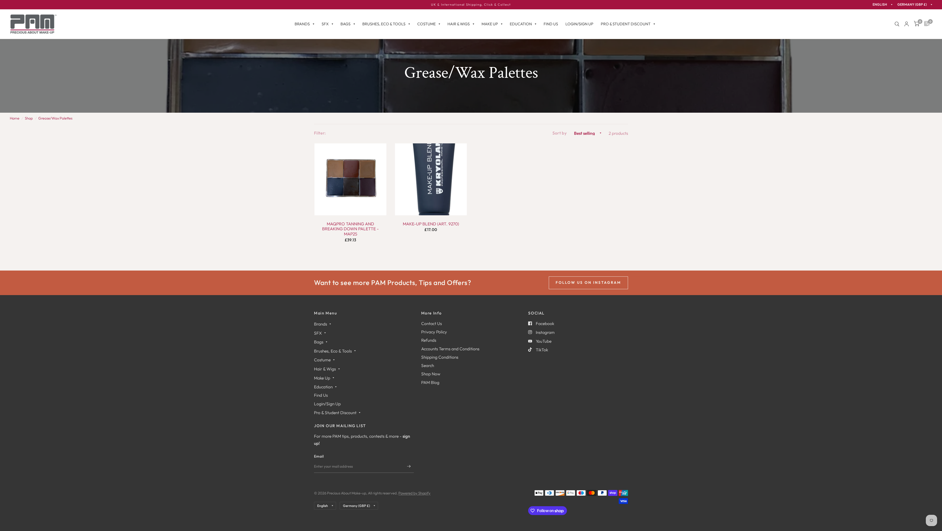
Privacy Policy (434, 331)
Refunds (428, 340)
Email (319, 456)
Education (521, 23)
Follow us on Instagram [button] (588, 282)
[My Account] (906, 24)
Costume (426, 23)
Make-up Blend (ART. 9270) (431, 223)
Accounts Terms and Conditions (450, 348)
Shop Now (430, 373)
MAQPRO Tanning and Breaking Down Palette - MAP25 (350, 228)
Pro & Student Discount (626, 23)
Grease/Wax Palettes (55, 118)
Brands (302, 23)
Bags (345, 23)
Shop (29, 118)
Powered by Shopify (414, 493)
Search (427, 365)
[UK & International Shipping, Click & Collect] (471, 4)
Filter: (320, 133)
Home (14, 118)
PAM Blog (430, 382)
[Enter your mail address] (409, 466)
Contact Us (431, 323)
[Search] (897, 24)
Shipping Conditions (439, 357)
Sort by (559, 133)
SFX (325, 23)
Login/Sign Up (579, 23)
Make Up (490, 23)
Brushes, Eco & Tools (384, 23)
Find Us (551, 23)
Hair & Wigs (458, 23)
